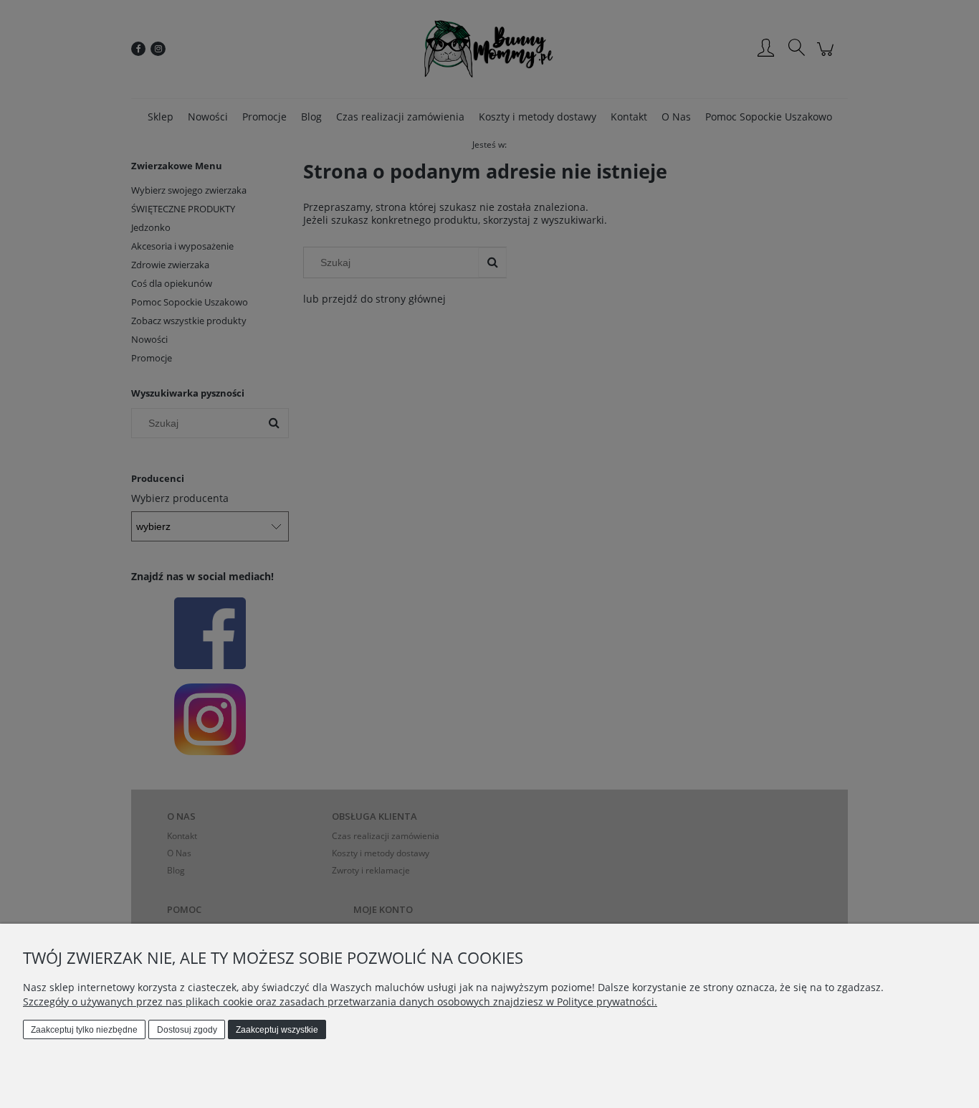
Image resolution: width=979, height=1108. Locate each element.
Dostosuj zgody (187, 1030)
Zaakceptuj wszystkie (277, 1030)
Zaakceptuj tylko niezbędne (84, 1030)
